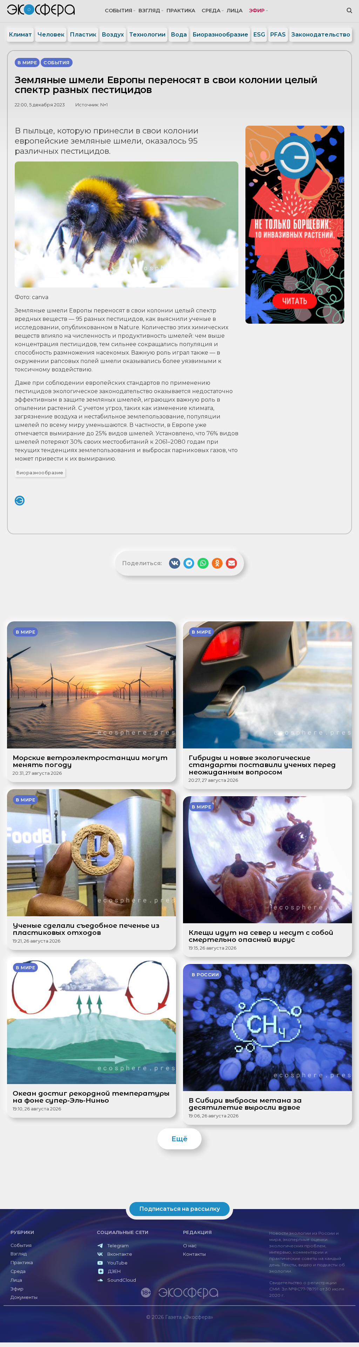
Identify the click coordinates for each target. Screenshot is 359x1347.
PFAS (278, 34)
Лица (235, 10)
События (118, 10)
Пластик (83, 34)
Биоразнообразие (220, 34)
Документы (24, 1297)
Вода (179, 34)
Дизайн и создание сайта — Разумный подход (312, 1332)
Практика (181, 10)
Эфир (257, 10)
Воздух (113, 34)
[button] (174, 563)
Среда (211, 10)
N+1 (104, 104)
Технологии (147, 34)
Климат (20, 34)
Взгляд (149, 10)
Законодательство (320, 34)
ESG (259, 34)
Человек (51, 34)
